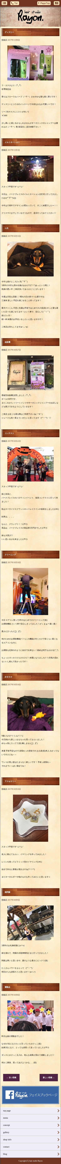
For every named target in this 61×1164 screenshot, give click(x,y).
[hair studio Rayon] (30, 17)
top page (7, 1111)
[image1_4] (30, 389)
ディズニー (9, 32)
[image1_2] (30, 79)
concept (6, 1125)
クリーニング (10, 555)
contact (6, 1147)
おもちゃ (8, 677)
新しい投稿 (49, 1077)
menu (5, 1118)
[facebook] (30, 1103)
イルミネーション (12, 142)
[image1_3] (30, 613)
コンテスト (9, 433)
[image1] (30, 180)
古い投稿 (11, 1077)
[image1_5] (30, 275)
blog (5, 1154)
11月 (6, 228)
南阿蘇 (7, 892)
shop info (7, 1139)
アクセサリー (10, 781)
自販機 (7, 342)
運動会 (7, 987)
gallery (6, 1132)
